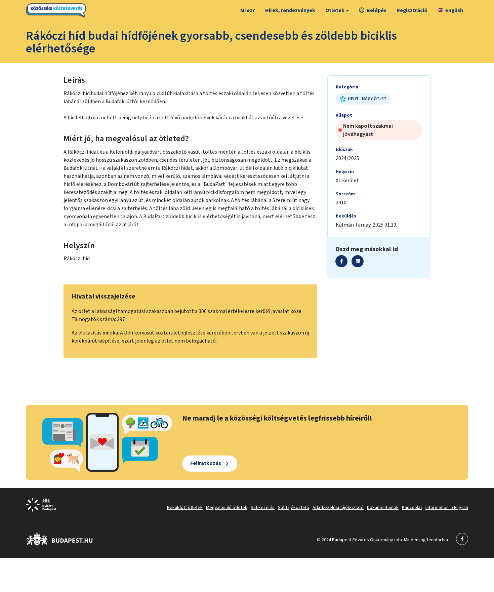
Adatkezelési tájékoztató (338, 507)
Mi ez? (247, 10)
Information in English (446, 507)
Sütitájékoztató (293, 507)
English (454, 10)
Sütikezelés (263, 507)
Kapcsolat (412, 507)
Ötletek (334, 10)
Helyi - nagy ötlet (367, 99)
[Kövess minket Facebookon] (59, 544)
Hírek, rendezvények (290, 10)
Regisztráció (412, 10)
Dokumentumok (383, 507)
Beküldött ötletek (185, 507)
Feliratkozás (205, 463)
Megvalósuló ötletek (226, 507)
